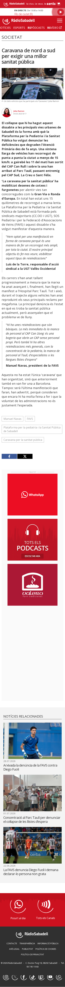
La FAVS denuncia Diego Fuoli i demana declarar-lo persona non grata (30, 872)
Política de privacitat (32, 954)
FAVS (30, 419)
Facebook (23, 977)
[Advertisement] (33, 630)
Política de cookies (46, 949)
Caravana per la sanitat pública (23, 440)
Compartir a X (25, 456)
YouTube (50, 977)
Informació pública (48, 943)
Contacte (11, 943)
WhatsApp (59, 977)
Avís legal (14, 949)
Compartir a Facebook (9, 456)
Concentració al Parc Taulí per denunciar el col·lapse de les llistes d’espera (31, 819)
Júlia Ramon (18, 111)
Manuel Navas (13, 419)
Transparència (27, 943)
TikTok (32, 977)
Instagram (6, 977)
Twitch (41, 977)
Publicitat (27, 949)
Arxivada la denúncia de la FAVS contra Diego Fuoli (30, 767)
